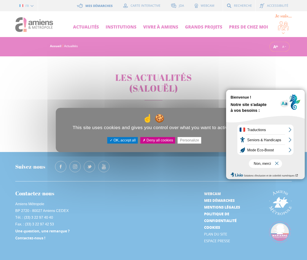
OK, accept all (124, 140)
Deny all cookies (159, 140)
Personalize (189, 140)
